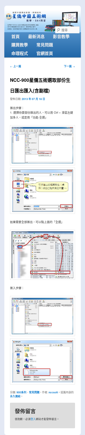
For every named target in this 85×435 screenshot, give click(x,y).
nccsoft (53, 392)
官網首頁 (44, 53)
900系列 (21, 392)
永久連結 (15, 396)
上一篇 (15, 66)
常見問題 (44, 45)
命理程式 (19, 53)
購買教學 (19, 45)
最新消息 (36, 36)
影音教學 (61, 36)
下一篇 (69, 66)
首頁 (15, 36)
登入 (33, 419)
